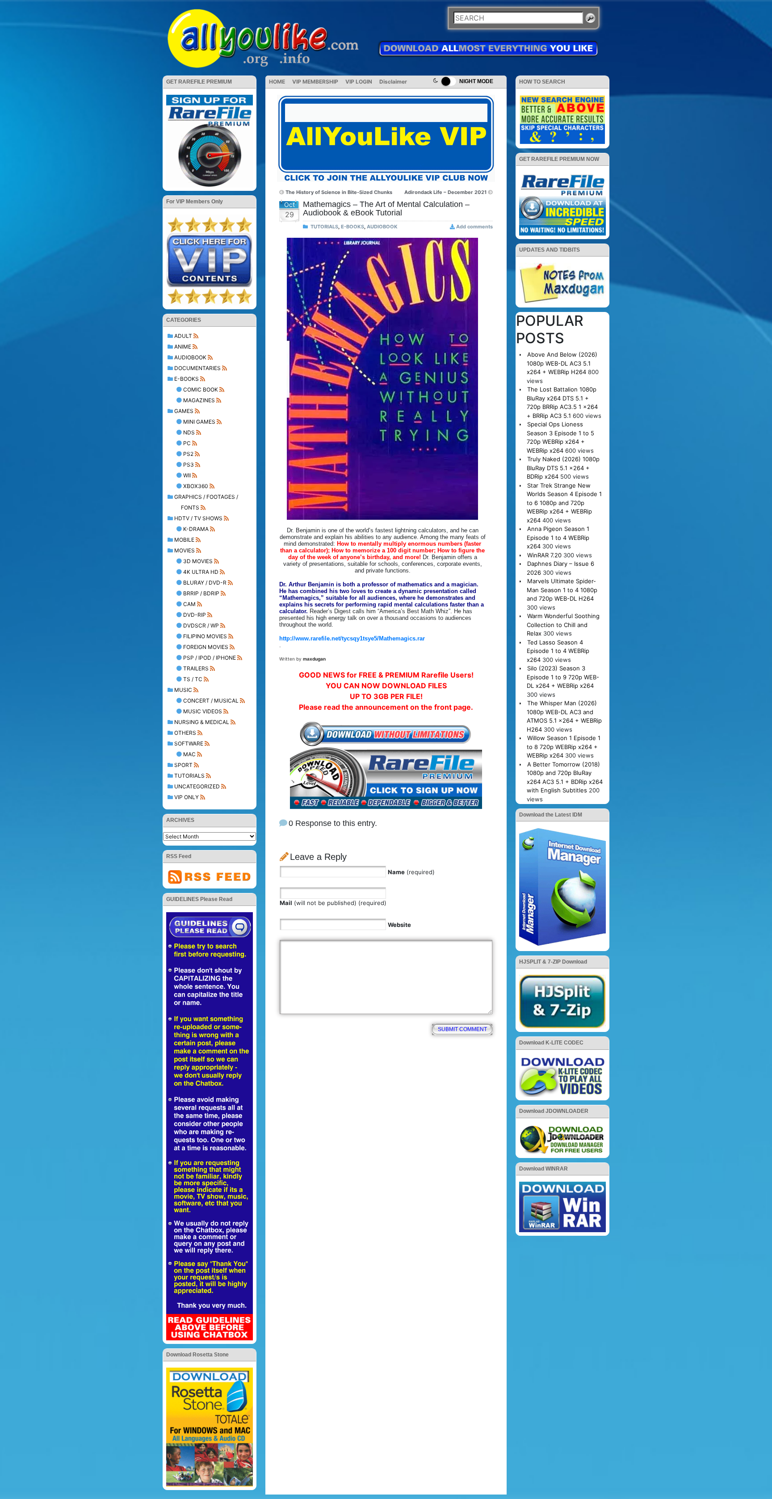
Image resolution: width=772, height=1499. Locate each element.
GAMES (183, 411)
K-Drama (196, 529)
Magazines (199, 400)
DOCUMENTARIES (197, 368)
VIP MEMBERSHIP (315, 81)
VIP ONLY (186, 797)
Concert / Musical (211, 700)
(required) (411, 872)
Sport (183, 765)
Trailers (196, 668)
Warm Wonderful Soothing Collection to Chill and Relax (563, 624)
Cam (189, 604)
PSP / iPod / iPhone (209, 657)
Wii (187, 475)
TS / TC (192, 679)
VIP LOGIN (358, 81)
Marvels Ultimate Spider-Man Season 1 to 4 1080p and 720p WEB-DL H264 (562, 589)
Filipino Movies (205, 636)
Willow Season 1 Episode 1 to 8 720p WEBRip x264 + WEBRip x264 (563, 746)
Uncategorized (197, 786)
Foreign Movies (205, 647)
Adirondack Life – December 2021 (445, 192)
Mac (189, 754)
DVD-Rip (194, 614)
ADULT (183, 336)
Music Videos (202, 711)
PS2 (188, 454)
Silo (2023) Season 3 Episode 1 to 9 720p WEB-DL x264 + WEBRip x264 (563, 677)
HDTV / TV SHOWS (198, 518)
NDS (189, 432)
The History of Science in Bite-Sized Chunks (338, 192)
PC (187, 443)
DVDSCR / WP (201, 625)
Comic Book (200, 389)
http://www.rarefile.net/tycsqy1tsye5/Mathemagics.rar (352, 638)
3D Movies (198, 561)
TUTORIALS (189, 775)
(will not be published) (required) (333, 902)
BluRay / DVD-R (205, 582)
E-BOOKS (186, 378)
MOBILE (184, 539)
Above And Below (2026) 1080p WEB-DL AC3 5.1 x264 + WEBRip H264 (562, 363)
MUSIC (183, 689)
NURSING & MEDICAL (201, 722)
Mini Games (199, 421)
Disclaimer (393, 81)
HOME (277, 81)
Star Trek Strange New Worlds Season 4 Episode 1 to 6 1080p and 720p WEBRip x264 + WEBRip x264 (564, 503)
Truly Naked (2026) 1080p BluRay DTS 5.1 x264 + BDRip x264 (563, 467)
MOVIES (184, 550)
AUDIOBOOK (190, 357)
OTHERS (185, 732)
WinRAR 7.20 (544, 555)
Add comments (474, 226)
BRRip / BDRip (201, 593)
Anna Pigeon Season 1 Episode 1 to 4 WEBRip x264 (558, 537)
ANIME (182, 346)
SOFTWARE (188, 743)
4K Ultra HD (200, 571)
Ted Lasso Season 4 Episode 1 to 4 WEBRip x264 (558, 651)
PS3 (188, 464)
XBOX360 (195, 486)
